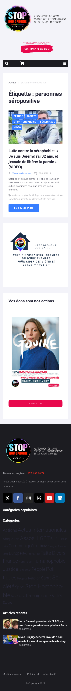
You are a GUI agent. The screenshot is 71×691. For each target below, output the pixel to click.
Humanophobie (48, 561)
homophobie (25, 195)
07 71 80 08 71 (36, 473)
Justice (10, 569)
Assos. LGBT (35, 538)
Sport (20, 587)
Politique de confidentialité (41, 674)
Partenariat (24, 570)
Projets (22, 578)
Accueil (12, 82)
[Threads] (39, 498)
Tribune (20, 596)
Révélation (14, 199)
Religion (34, 578)
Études (7, 602)
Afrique (8, 539)
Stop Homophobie (25, 121)
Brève (5, 546)
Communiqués (22, 545)
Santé (46, 577)
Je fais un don (35, 403)
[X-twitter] (7, 498)
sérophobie (26, 199)
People (38, 569)
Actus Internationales (42, 530)
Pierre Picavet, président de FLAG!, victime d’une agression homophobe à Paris (42, 623)
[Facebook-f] (18, 498)
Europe (15, 553)
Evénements (31, 553)
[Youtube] (49, 498)
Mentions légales (12, 674)
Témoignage (47, 121)
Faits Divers (53, 553)
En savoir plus (24, 208)
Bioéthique (58, 539)
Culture (41, 546)
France (18, 116)
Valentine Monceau (21, 173)
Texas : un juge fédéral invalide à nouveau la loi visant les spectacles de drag (42, 639)
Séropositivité (39, 199)
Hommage (25, 561)
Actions (10, 530)
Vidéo (17, 127)
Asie (16, 539)
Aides (15, 195)
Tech (13, 596)
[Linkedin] (60, 498)
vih (53, 199)
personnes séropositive (51, 195)
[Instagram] (28, 498)
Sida (49, 199)
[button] (64, 63)
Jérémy (35, 195)
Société (31, 116)
